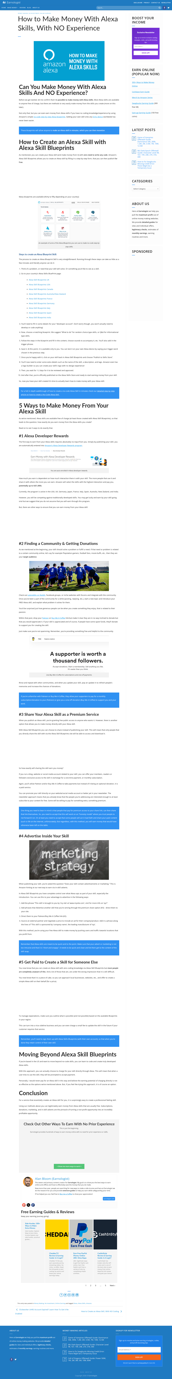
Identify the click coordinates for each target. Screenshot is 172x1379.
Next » (112, 1285)
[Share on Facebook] (61, 1295)
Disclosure (138, 3)
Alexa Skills (81, 1303)
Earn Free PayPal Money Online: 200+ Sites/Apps (80, 1256)
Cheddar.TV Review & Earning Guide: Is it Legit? (56, 1256)
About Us (36, 8)
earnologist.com (109, 1199)
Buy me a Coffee (66, 1194)
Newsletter (166, 3)
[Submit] (159, 8)
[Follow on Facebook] (164, 8)
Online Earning (45, 13)
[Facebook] (33, 1205)
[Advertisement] (69, 180)
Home (3, 8)
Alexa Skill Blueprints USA (39, 284)
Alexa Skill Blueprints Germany (41, 303)
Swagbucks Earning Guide (143, 103)
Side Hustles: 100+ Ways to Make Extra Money (32, 1226)
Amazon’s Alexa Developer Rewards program (63, 445)
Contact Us (155, 3)
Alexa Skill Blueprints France (40, 298)
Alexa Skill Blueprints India (40, 317)
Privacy (147, 3)
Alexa (75, 1303)
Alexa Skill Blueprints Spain (40, 313)
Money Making (23, 13)
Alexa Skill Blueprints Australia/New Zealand (47, 294)
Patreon (45, 618)
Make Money (12, 8)
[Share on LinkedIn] (77, 1295)
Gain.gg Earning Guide (141, 113)
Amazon (89, 1303)
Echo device (98, 117)
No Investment (34, 13)
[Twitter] (28, 1205)
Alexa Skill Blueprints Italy (39, 308)
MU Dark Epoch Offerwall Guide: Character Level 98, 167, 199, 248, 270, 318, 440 (148, 154)
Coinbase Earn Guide (141, 92)
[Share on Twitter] (65, 1295)
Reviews (23, 8)
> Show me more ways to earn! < (69, 1166)
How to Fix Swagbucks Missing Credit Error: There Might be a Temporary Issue (146, 165)
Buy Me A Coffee (58, 618)
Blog (29, 8)
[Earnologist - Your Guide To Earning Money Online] (11, 2)
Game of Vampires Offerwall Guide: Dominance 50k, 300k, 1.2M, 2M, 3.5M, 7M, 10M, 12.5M (148, 141)
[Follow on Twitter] (168, 8)
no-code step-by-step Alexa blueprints (49, 117)
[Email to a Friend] (69, 1295)
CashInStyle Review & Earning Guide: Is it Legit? (105, 1256)
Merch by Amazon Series (142, 97)
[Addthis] (24, 1205)
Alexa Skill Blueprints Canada (41, 289)
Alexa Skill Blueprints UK (39, 280)
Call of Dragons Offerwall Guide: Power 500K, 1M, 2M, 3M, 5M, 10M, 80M (87, 1359)
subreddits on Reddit (36, 595)
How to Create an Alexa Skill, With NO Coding (100, 1311)
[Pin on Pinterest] (73, 1295)
